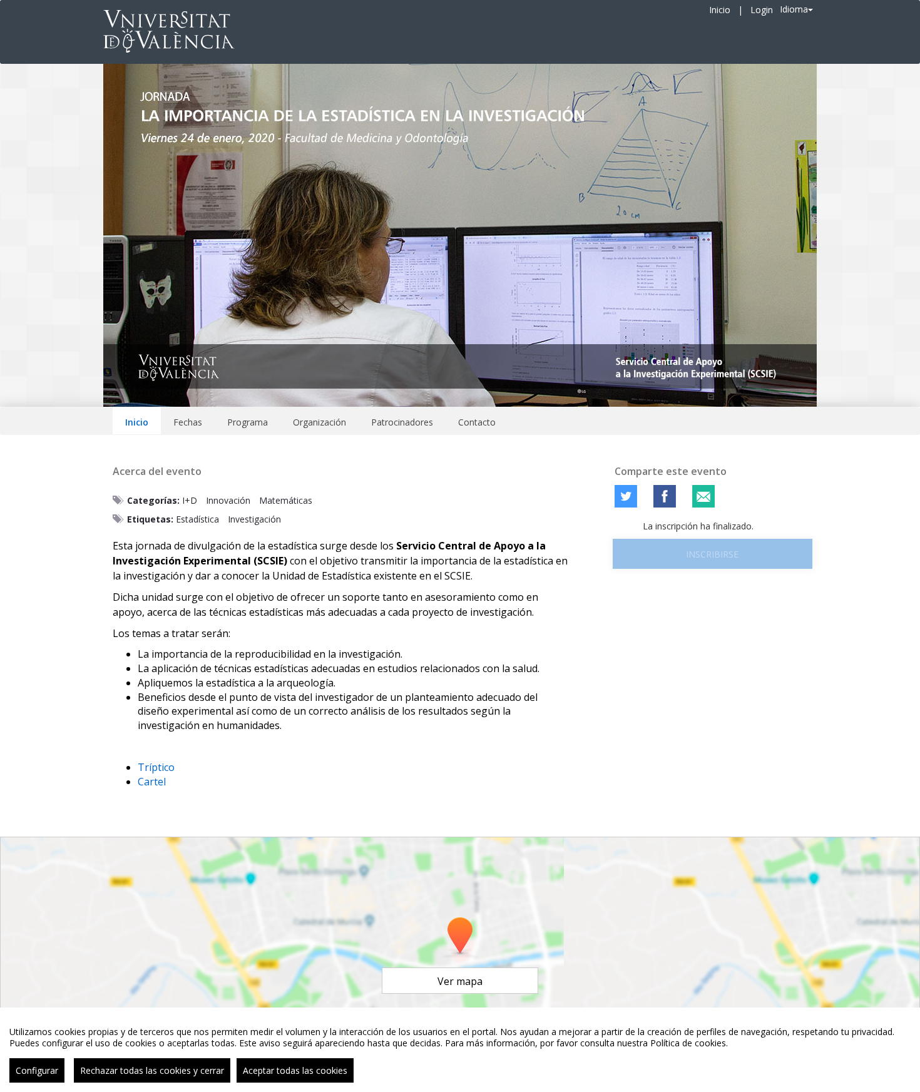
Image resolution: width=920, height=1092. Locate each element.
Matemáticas (285, 500)
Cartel (152, 781)
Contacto (477, 422)
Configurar (37, 1070)
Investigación (254, 519)
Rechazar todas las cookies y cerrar (152, 1070)
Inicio (719, 10)
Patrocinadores (402, 422)
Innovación (228, 500)
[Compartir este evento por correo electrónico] (703, 496)
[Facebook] (664, 496)
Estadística (197, 519)
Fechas (187, 422)
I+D (189, 500)
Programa (247, 422)
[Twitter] (626, 496)
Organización (319, 422)
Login (761, 10)
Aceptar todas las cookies (295, 1070)
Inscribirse (712, 554)
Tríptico (156, 767)
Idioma (794, 9)
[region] (460, 1050)
